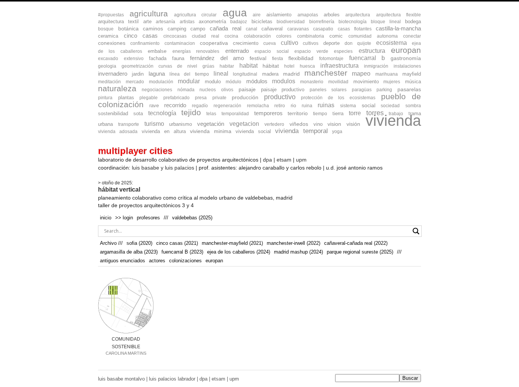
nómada (186, 89)
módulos (256, 81)
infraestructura (339, 65)
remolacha (258, 105)
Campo (197, 29)
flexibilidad (300, 58)
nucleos (207, 89)
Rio (293, 105)
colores (283, 36)
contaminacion (180, 43)
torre (355, 112)
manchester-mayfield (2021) (232, 243)
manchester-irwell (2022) (293, 243)
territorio (298, 113)
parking (384, 89)
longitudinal (245, 74)
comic (336, 36)
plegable (148, 97)
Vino (318, 124)
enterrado (237, 51)
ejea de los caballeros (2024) (238, 252)
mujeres (391, 81)
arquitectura (357, 14)
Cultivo (289, 43)
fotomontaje (331, 58)
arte (147, 21)
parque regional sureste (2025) (360, 252)
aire (257, 14)
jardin (138, 74)
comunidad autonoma (373, 36)
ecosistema (391, 43)
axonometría (212, 21)
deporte (331, 43)
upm (301, 160)
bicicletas (262, 21)
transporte (128, 124)
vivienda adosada (118, 131)
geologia (107, 66)
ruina (307, 105)
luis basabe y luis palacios (163, 168)
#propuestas (111, 14)
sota (138, 113)
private (219, 97)
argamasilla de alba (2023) (129, 252)
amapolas (307, 14)
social (368, 105)
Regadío (200, 105)
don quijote (358, 43)
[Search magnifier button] (416, 231)
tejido (191, 112)
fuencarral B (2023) (182, 252)
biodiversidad (291, 21)
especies (343, 51)
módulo (233, 81)
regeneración (227, 105)
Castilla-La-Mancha (398, 28)
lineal (221, 73)
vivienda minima (210, 131)
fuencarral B (367, 58)
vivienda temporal (301, 131)
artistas (187, 21)
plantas (126, 97)
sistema (348, 105)
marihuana (386, 74)
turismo (154, 124)
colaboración (257, 36)
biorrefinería (321, 21)
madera (270, 74)
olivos (227, 89)
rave (154, 105)
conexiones (111, 43)
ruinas (326, 105)
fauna (178, 58)
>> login (124, 217)
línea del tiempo (189, 74)
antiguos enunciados (122, 260)
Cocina (231, 36)
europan (406, 50)
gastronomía (406, 58)
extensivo (134, 58)
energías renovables (195, 51)
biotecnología (353, 21)
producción (245, 97)
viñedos (299, 124)
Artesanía (165, 21)
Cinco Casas (141, 36)
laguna (157, 73)
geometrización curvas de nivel (159, 66)
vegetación (210, 124)
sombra (413, 105)
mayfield (411, 74)
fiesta (277, 58)
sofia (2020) (139, 243)
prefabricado (176, 97)
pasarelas (409, 89)
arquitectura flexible (398, 14)
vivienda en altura (164, 131)
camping (177, 29)
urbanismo (180, 124)
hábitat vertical (119, 189)
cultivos (310, 43)
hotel (289, 66)
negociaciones (157, 89)
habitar (227, 66)
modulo (213, 81)
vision (334, 124)
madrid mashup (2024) (298, 252)
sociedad (390, 105)
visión (353, 124)
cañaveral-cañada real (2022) (356, 243)
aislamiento (278, 14)
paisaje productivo (283, 89)
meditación (109, 81)
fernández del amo (217, 58)
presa (201, 97)
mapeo (361, 73)
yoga (337, 131)
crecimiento (245, 43)
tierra (337, 113)
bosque (106, 29)
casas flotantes (355, 29)
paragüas (362, 89)
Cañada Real (226, 28)
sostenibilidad (113, 113)
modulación (161, 81)
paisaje (247, 89)
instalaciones (407, 66)
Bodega (413, 21)
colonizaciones (185, 260)
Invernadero (112, 73)
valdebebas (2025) (192, 217)
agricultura (149, 13)
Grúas (208, 66)
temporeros (268, 113)
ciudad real (205, 36)
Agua (235, 12)
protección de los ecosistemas (338, 97)
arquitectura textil (118, 21)
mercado (135, 81)
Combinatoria (310, 36)
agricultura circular (195, 14)
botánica (128, 29)
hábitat (271, 66)
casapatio (323, 29)
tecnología (162, 113)
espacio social (271, 51)
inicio (105, 217)
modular (189, 81)
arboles (332, 14)
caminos (153, 29)
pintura (105, 97)
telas (211, 113)
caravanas (298, 29)
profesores (148, 217)
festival (258, 58)
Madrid (291, 74)
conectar (412, 36)
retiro (279, 105)
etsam (284, 160)
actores (157, 260)
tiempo (320, 113)
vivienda (393, 120)
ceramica (108, 36)
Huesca (307, 66)
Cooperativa (214, 43)
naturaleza (117, 88)
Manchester (325, 72)
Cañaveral (272, 29)
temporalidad (235, 113)
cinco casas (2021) (177, 243)
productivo (280, 97)
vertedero (274, 124)
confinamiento (145, 43)
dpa (267, 160)
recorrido (175, 105)
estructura (372, 51)
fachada (157, 58)
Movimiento (366, 81)
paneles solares (328, 89)
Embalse (157, 51)
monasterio (311, 81)
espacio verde (311, 51)
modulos (283, 81)
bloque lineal (385, 21)
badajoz (238, 21)
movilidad (338, 81)
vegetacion (244, 124)
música (413, 81)
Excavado (108, 58)
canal (251, 29)
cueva (269, 43)
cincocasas (175, 36)
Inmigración (376, 66)
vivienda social (253, 131)
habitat (248, 65)
